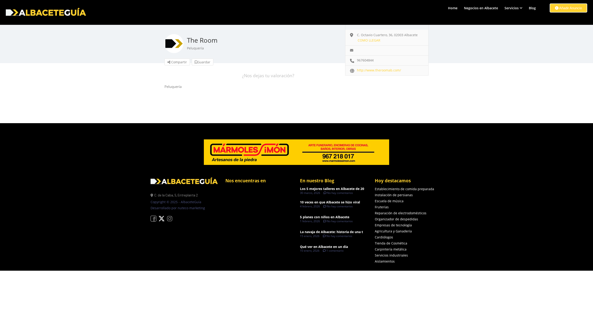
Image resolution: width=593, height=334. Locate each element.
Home (452, 8)
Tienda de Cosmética (391, 243)
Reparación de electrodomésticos (400, 213)
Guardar (203, 62)
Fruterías (382, 207)
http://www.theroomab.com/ (379, 70)
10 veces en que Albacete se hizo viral (330, 202)
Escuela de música (389, 201)
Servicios (512, 8)
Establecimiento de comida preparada (404, 189)
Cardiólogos (384, 237)
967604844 (365, 60)
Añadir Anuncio (570, 8)
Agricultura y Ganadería (393, 231)
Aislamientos (385, 261)
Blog (532, 8)
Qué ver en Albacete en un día (324, 246)
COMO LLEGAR (369, 40)
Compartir (178, 62)
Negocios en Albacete (481, 8)
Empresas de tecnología (393, 225)
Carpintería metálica (391, 249)
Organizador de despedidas (396, 219)
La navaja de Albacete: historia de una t (331, 232)
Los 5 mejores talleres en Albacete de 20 (332, 188)
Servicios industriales (391, 255)
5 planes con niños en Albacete (324, 217)
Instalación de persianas (394, 195)
